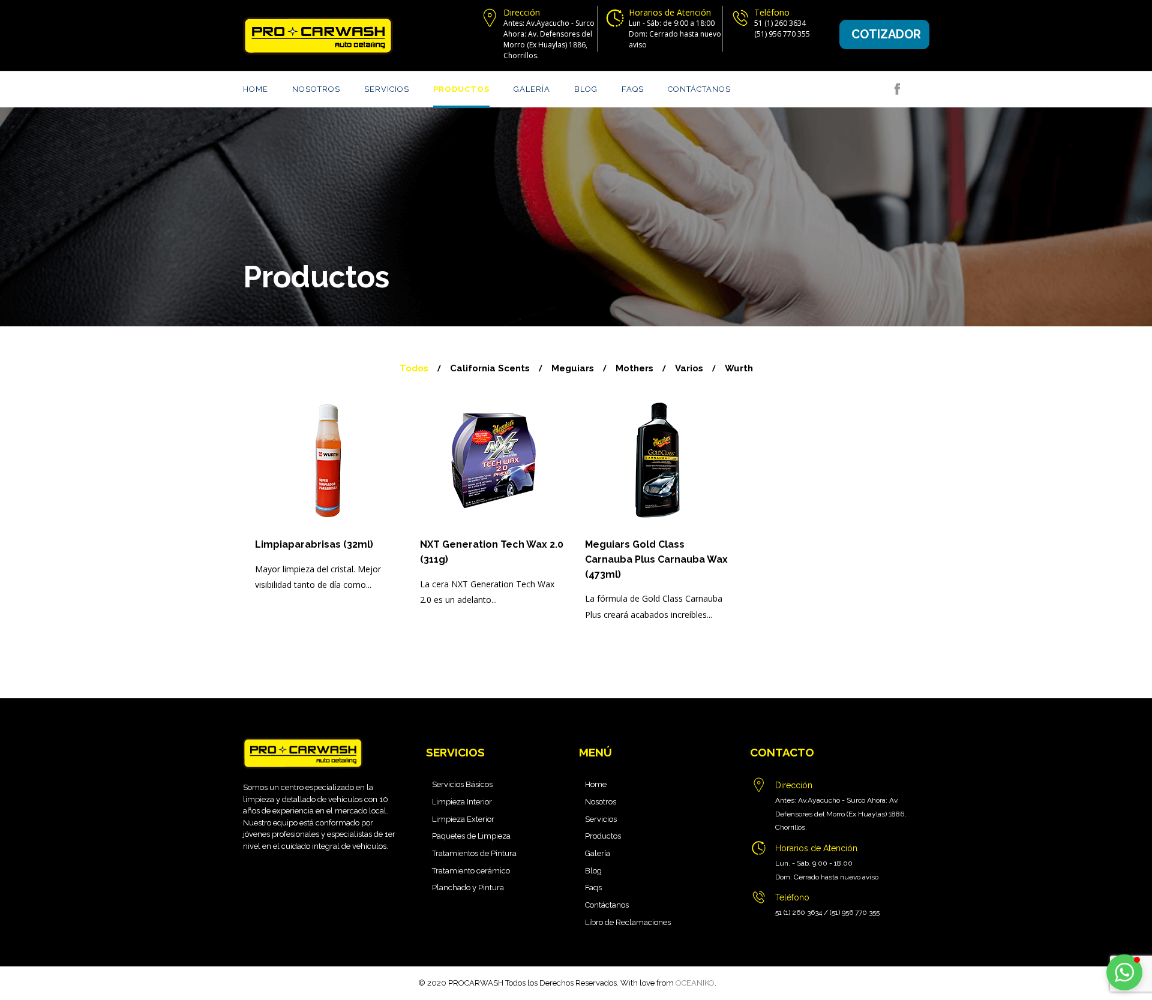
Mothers (634, 368)
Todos (414, 368)
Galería (532, 89)
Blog (586, 89)
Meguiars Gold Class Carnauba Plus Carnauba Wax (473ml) (656, 559)
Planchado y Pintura (468, 887)
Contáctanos (699, 89)
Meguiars (572, 368)
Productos (461, 89)
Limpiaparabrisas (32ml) (314, 544)
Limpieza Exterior (463, 819)
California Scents (490, 368)
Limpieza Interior (462, 801)
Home (255, 89)
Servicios (386, 89)
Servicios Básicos (462, 784)
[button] (1124, 972)
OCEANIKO (695, 982)
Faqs (633, 89)
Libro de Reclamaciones (628, 922)
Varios (689, 368)
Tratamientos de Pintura (474, 853)
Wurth (739, 368)
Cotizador (886, 34)
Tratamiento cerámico (471, 870)
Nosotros (316, 89)
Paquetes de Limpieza (471, 835)
